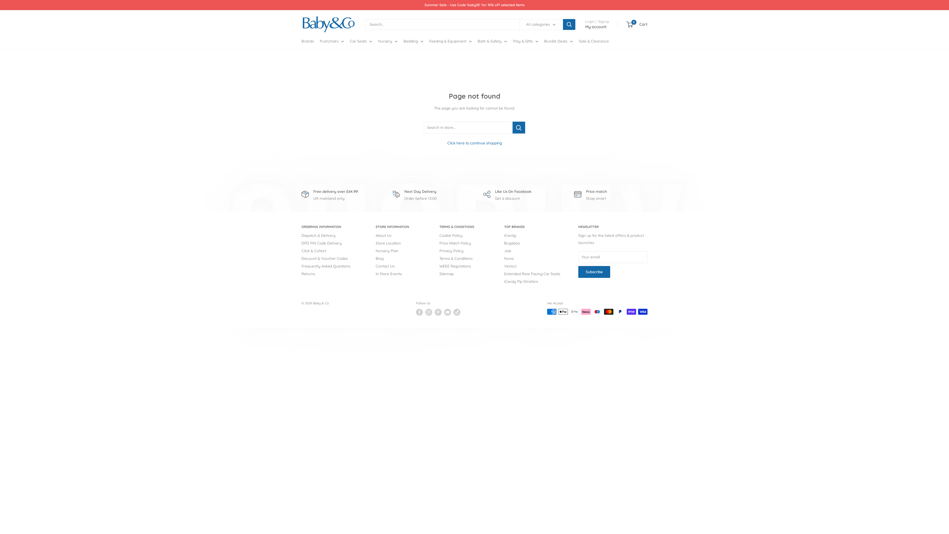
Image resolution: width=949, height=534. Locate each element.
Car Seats (358, 41)
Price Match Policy (455, 243)
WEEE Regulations (455, 266)
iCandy (510, 235)
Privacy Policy (451, 250)
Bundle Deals (555, 41)
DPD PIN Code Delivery (322, 243)
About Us (383, 235)
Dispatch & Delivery (319, 235)
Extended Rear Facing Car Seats (532, 273)
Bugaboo (512, 243)
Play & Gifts (523, 41)
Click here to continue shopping (474, 143)
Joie (507, 250)
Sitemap (446, 273)
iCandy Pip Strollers (521, 281)
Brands (308, 41)
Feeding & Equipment (447, 41)
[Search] (569, 24)
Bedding (411, 41)
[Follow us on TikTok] (456, 312)
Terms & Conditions (456, 258)
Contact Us (385, 266)
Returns (308, 273)
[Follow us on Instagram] (428, 312)
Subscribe (594, 271)
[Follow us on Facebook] (419, 312)
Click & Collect (314, 250)
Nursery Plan (387, 250)
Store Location (388, 243)
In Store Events (389, 273)
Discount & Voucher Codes (325, 258)
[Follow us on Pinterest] (438, 312)
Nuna (509, 258)
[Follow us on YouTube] (447, 312)
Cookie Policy (451, 235)
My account (595, 26)
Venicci (510, 266)
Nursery (385, 41)
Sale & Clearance (594, 41)
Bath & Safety (490, 41)
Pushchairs (329, 41)
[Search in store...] (519, 128)
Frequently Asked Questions (326, 266)
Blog (380, 258)
